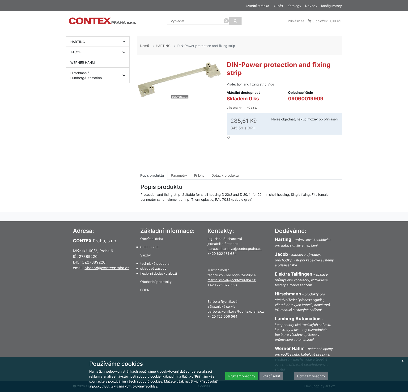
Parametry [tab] (179, 175)
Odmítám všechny (311, 376)
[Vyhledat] (235, 21)
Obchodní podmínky (156, 282)
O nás (278, 6)
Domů (144, 46)
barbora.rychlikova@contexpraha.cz (236, 311)
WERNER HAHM (82, 62)
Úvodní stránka (257, 6)
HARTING (77, 42)
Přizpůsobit (271, 376)
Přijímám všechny (241, 376)
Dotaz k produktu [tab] (225, 175)
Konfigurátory (331, 6)
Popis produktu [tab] (152, 175)
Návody (311, 6)
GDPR (144, 290)
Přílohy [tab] (199, 175)
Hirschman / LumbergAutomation (86, 75)
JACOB (75, 52)
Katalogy (294, 6)
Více (271, 84)
